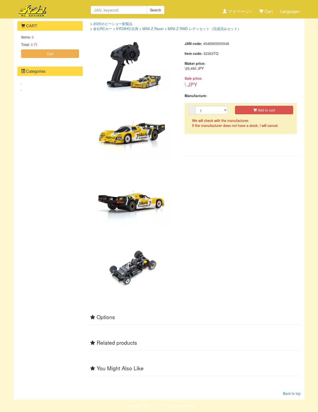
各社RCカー (102, 28)
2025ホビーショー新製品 (112, 23)
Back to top (292, 393)
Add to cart (266, 110)
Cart (50, 53)
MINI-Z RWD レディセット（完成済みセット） (204, 28)
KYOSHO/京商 (127, 28)
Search (155, 9)
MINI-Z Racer (153, 28)
